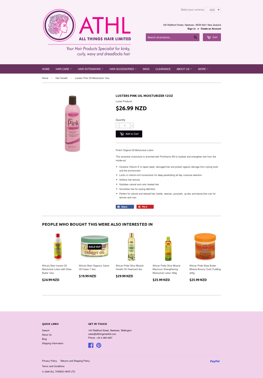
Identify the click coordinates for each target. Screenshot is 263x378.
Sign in (191, 28)
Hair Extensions (89, 69)
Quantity (120, 120)
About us (183, 69)
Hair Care (63, 69)
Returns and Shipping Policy (75, 360)
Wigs (146, 69)
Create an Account (211, 28)
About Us (47, 334)
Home (46, 69)
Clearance (163, 69)
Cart (214, 37)
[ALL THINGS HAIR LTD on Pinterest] (98, 346)
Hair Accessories (122, 69)
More (202, 69)
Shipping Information (52, 343)
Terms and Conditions (53, 366)
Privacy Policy (49, 360)
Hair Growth (61, 78)
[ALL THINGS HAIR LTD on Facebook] (91, 346)
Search (45, 330)
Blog (44, 339)
